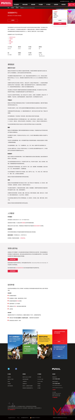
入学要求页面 (22, 238)
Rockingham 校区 (40, 379)
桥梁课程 (23, 222)
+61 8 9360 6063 (56, 383)
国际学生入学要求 (10, 379)
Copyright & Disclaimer (11, 417)
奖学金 (17, 301)
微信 (9, 369)
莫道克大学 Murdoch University (56, 369)
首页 (8, 7)
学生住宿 (39, 383)
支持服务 (39, 385)
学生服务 (41, 4)
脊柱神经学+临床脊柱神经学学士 (28, 387)
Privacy (18, 417)
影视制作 (11, 42)
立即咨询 (53, 389)
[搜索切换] (73, 4)
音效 (10, 43)
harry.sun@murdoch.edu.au (57, 385)
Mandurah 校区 (40, 381)
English (72, 1)
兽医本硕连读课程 (25, 379)
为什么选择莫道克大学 (11, 409)
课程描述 (55, 13)
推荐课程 (17, 7)
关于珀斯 (39, 387)
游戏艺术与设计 (12, 37)
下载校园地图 (55, 397)
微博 (16, 369)
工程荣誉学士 (25, 381)
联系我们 (64, 4)
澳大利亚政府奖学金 (19, 267)
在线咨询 (56, 4)
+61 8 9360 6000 (56, 379)
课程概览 (55, 11)
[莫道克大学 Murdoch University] (6, 3)
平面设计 (11, 38)
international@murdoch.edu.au (57, 387)
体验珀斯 (33, 4)
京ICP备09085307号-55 (24, 417)
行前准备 (9, 383)
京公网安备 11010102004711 (35, 417)
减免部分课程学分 (37, 225)
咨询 (15, 306)
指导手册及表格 (10, 385)
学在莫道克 (16, 4)
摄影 (10, 40)
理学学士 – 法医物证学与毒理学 (28, 385)
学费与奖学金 (56, 15)
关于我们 (48, 4)
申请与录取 (25, 4)
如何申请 (55, 17)
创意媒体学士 (25, 383)
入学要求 (55, 14)
